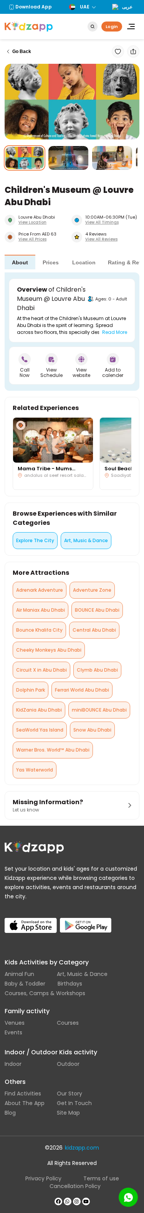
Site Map (68, 1113)
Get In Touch (74, 1103)
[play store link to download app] (86, 919)
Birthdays (70, 983)
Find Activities (23, 1093)
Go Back (21, 51)
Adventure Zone (92, 590)
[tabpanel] (72, 331)
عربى (127, 7)
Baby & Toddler (25, 983)
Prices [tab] (51, 262)
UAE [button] (84, 6)
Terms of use (101, 1178)
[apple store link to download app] (31, 919)
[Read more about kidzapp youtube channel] (86, 1201)
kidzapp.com (82, 1148)
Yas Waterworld (34, 770)
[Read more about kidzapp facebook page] (58, 1201)
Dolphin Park (30, 690)
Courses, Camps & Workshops (45, 993)
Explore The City (35, 540)
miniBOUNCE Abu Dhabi (99, 710)
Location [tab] (84, 262)
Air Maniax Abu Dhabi (40, 610)
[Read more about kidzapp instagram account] (77, 1201)
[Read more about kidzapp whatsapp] (67, 1201)
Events (13, 1032)
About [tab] (20, 262)
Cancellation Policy (75, 1186)
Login (112, 26)
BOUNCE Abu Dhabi (97, 610)
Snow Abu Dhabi (92, 730)
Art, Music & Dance (86, 540)
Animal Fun (19, 974)
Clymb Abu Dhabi (97, 670)
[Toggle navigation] (130, 26)
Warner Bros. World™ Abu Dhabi (52, 750)
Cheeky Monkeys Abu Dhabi (48, 650)
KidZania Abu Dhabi (39, 710)
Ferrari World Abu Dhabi (82, 690)
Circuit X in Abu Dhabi (41, 670)
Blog (10, 1113)
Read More (114, 332)
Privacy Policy (43, 1178)
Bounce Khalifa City (39, 630)
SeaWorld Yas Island (39, 730)
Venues (15, 1023)
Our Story (69, 1093)
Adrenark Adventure (39, 590)
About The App (25, 1103)
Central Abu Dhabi (94, 630)
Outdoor (68, 1064)
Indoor (13, 1064)
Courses (68, 1023)
